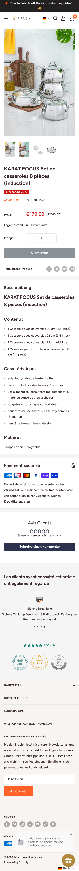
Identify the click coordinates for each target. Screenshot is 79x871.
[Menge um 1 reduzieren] (30, 238)
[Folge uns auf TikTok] (45, 824)
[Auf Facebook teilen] (49, 269)
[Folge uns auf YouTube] (38, 824)
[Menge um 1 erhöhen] (52, 238)
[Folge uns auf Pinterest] (30, 824)
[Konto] (63, 18)
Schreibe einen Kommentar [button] (39, 546)
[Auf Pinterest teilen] (57, 269)
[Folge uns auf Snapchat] (53, 824)
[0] (71, 18)
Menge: (9, 238)
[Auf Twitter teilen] (64, 269)
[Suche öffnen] (55, 18)
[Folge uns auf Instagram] (22, 824)
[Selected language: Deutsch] (46, 18)
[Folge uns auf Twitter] (14, 824)
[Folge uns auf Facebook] (7, 824)
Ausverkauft (39, 253)
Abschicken (18, 791)
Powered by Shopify (16, 862)
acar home (12, 200)
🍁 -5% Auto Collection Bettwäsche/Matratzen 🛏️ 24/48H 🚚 (39, 6)
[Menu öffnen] (6, 18)
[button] (46, 18)
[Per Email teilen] (72, 269)
